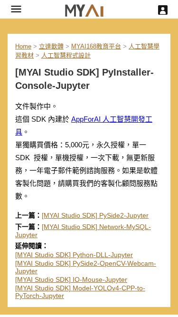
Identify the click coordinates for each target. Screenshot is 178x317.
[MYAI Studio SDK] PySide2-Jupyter (95, 215)
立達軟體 (51, 46)
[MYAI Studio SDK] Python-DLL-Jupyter (74, 255)
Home (23, 46)
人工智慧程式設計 (66, 55)
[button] (16, 9)
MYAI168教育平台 (96, 46)
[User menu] (162, 10)
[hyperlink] (84, 9)
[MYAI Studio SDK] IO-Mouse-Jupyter (71, 279)
